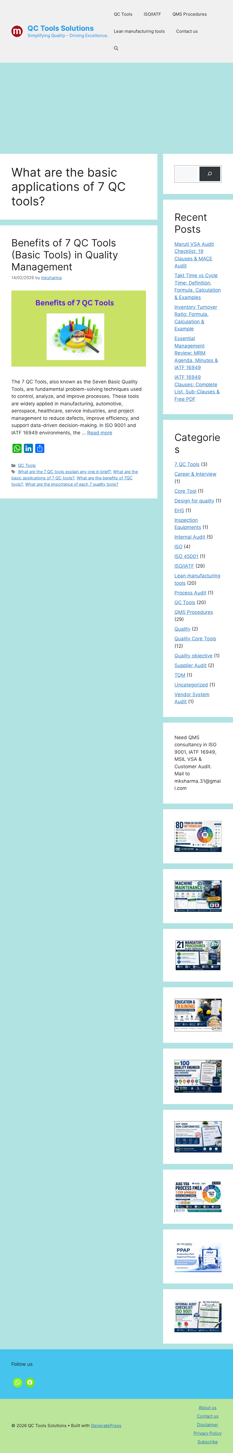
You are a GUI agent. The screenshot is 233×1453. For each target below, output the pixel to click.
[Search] (209, 174)
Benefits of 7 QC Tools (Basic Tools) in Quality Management (64, 255)
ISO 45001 (186, 556)
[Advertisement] (116, 105)
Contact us (187, 31)
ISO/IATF (152, 14)
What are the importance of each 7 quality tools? (71, 484)
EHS (179, 510)
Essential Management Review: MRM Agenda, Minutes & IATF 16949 (196, 353)
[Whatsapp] (17, 1381)
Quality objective (193, 656)
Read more (99, 433)
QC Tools (123, 14)
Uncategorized (191, 685)
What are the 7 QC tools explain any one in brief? (64, 471)
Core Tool (185, 491)
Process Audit (190, 593)
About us (208, 1407)
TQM (179, 675)
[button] (116, 48)
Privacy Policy (208, 1433)
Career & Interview (195, 474)
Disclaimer (207, 1424)
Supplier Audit (190, 665)
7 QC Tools (186, 464)
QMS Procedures (189, 14)
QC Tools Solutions (61, 28)
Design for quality (194, 501)
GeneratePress (106, 1425)
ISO (178, 546)
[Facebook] (30, 1381)
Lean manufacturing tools (139, 31)
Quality (182, 629)
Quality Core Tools (195, 638)
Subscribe (207, 1441)
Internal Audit (189, 537)
